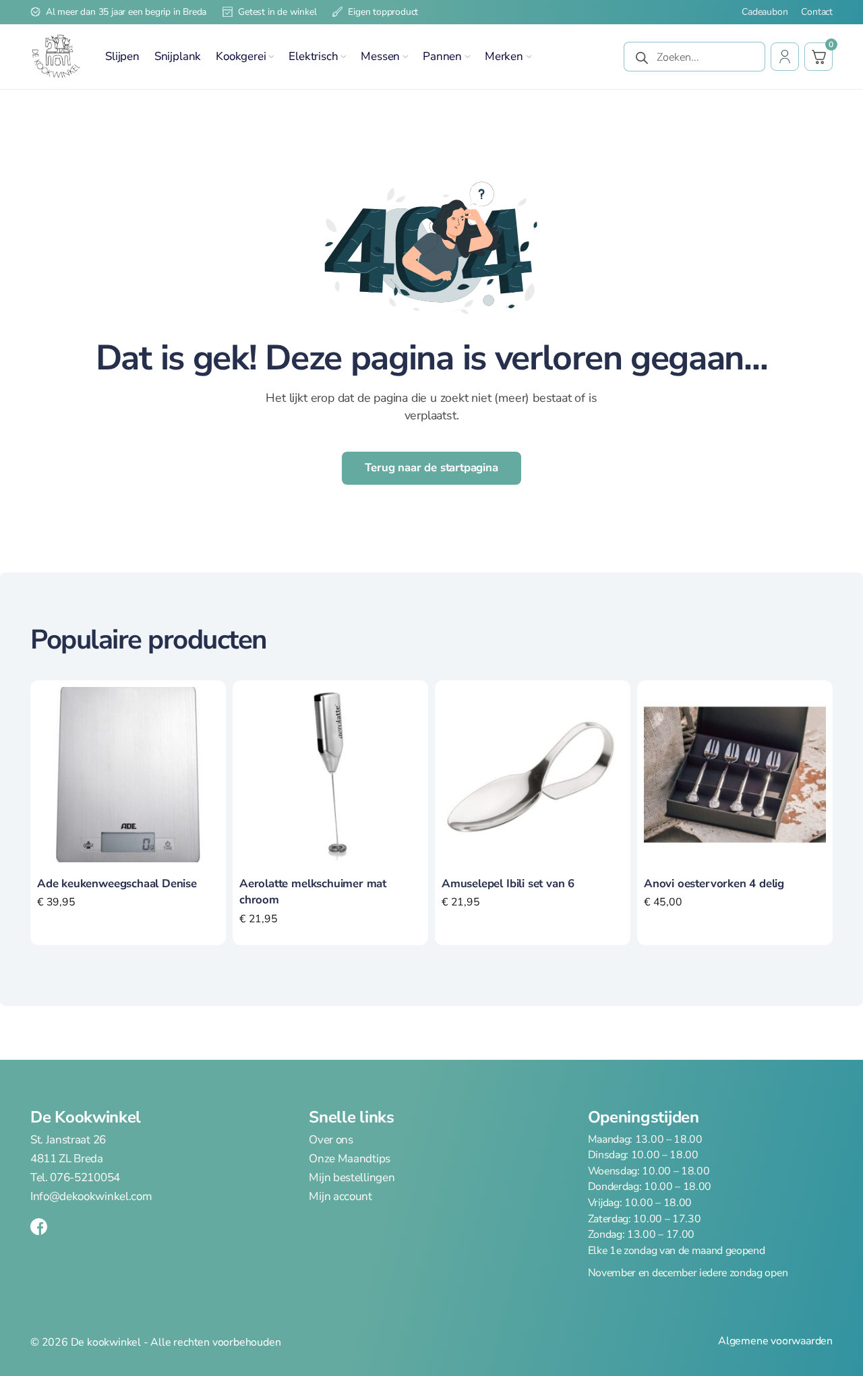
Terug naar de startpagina (431, 467)
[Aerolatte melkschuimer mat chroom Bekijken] (330, 773)
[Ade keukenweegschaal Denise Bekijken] (128, 773)
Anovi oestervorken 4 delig (714, 883)
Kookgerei (241, 56)
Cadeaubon (764, 12)
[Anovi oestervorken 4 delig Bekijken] (735, 773)
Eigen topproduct (383, 11)
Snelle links (351, 1117)
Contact (817, 12)
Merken (504, 56)
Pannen (442, 56)
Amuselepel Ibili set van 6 (508, 883)
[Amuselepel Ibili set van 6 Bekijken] (533, 773)
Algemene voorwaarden (775, 1341)
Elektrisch (313, 56)
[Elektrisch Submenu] (343, 56)
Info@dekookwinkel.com (91, 1196)
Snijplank (177, 56)
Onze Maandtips (349, 1158)
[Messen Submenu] (405, 56)
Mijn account (340, 1196)
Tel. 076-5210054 (75, 1177)
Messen (380, 56)
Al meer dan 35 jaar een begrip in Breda (126, 11)
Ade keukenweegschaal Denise (117, 883)
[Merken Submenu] (528, 56)
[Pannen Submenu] (467, 56)
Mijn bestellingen (351, 1177)
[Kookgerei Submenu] (271, 56)
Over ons (331, 1140)
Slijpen (122, 56)
